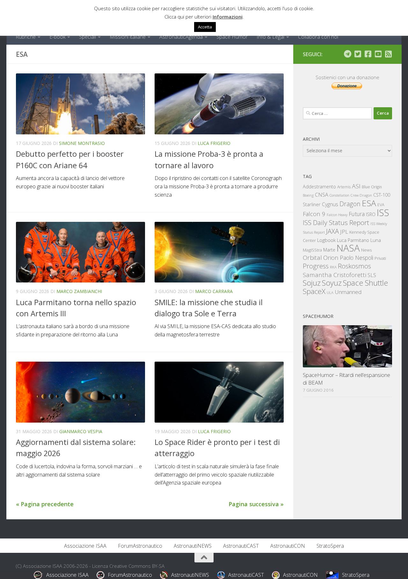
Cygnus (330, 204)
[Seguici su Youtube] (378, 54)
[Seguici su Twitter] (357, 54)
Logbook (326, 240)
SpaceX (314, 291)
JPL (344, 231)
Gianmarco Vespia (80, 431)
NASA (348, 248)
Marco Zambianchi (79, 291)
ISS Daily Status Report (336, 222)
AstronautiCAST (241, 545)
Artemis (344, 187)
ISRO (370, 214)
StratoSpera (330, 545)
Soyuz (332, 283)
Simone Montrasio (82, 143)
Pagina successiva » (256, 504)
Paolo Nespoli (356, 257)
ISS (383, 212)
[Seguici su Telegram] (347, 54)
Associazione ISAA (85, 545)
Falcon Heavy (337, 214)
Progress (316, 265)
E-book (57, 36)
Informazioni (228, 16)
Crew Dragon (361, 195)
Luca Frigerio (214, 143)
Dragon (350, 203)
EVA (380, 204)
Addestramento (319, 187)
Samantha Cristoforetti (334, 275)
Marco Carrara (214, 291)
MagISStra (312, 250)
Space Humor (232, 36)
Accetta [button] (205, 27)
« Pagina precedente (45, 504)
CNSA (321, 194)
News (366, 250)
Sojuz (312, 282)
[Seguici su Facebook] (368, 54)
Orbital (312, 257)
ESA (369, 203)
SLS (372, 275)
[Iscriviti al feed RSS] (388, 54)
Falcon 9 (314, 214)
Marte (329, 250)
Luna (375, 240)
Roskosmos (354, 265)
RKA (333, 267)
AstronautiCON (287, 545)
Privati (380, 258)
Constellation (339, 195)
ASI (356, 186)
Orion (331, 257)
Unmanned (348, 292)
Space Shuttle (365, 282)
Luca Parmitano (353, 240)
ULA (330, 292)
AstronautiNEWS (193, 545)
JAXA (332, 231)
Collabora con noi (318, 36)
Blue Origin (372, 187)
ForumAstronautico (140, 545)
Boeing (308, 195)
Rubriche (26, 36)
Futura (357, 214)
